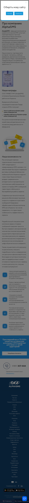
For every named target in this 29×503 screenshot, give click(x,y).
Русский (9, 13)
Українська (19, 13)
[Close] (26, 3)
